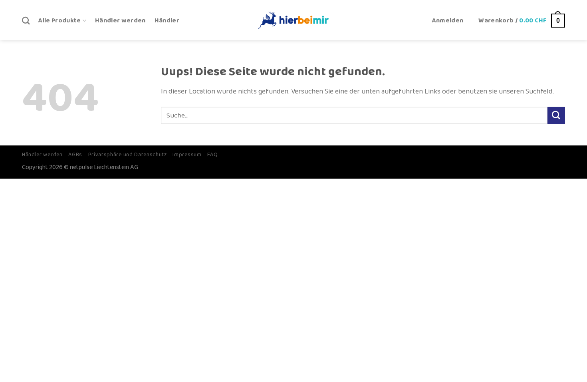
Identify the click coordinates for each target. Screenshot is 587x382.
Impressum (187, 154)
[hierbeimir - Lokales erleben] (293, 19)
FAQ (212, 154)
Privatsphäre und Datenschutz (127, 154)
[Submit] (556, 115)
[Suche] (26, 20)
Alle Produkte (59, 21)
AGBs (75, 154)
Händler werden (120, 21)
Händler (167, 21)
